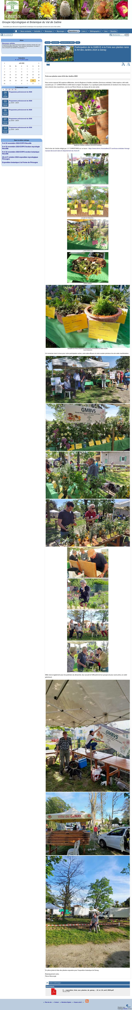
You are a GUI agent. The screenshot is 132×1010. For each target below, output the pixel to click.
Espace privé (78, 1002)
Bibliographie (95, 31)
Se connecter (8, 35)
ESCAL (125, 1008)
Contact (56, 1002)
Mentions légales (66, 1002)
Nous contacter (26, 31)
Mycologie (61, 31)
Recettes (113, 31)
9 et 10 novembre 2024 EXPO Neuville (16, 143)
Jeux (106, 31)
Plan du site (48, 1002)
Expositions (74, 31)
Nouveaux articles (8, 43)
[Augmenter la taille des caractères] (123, 65)
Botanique (49, 31)
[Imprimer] (48, 65)
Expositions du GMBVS (67, 42)
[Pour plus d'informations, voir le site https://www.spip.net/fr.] (128, 1007)
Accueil (48, 42)
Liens (84, 31)
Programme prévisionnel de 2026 (20, 92)
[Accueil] (66, 10)
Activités (38, 31)
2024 (77, 42)
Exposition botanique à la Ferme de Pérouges (20, 162)
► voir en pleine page (21, 59)
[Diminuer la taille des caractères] (128, 65)
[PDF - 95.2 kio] (54, 994)
